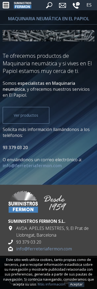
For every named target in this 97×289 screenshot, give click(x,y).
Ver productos (26, 115)
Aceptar (76, 284)
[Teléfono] (76, 7)
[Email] (62, 7)
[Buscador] (49, 7)
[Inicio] (22, 5)
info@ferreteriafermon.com (44, 249)
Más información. (52, 284)
